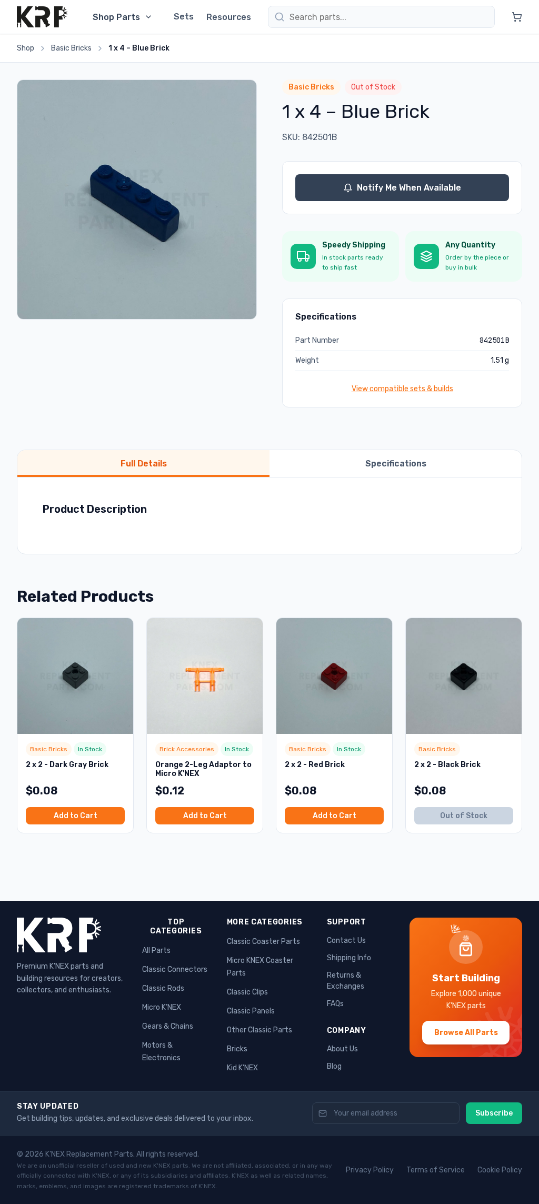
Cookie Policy (499, 1170)
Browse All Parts (466, 1032)
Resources (228, 17)
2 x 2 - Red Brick (315, 764)
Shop (25, 48)
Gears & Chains (167, 1026)
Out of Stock (463, 815)
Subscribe (494, 1113)
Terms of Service (435, 1170)
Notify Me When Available (409, 188)
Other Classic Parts (259, 1030)
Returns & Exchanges (345, 981)
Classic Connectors (174, 969)
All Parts (156, 950)
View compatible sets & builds (402, 388)
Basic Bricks (71, 48)
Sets (184, 17)
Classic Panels (251, 1011)
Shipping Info (349, 957)
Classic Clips (247, 992)
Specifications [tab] (395, 464)
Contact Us (346, 940)
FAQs (335, 1003)
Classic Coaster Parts (263, 941)
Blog (334, 1066)
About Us (342, 1048)
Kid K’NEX (242, 1067)
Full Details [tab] (144, 464)
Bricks (237, 1048)
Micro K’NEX (161, 1007)
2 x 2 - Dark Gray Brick (67, 764)
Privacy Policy (370, 1170)
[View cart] (517, 17)
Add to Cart (75, 815)
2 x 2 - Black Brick (447, 764)
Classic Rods (163, 988)
